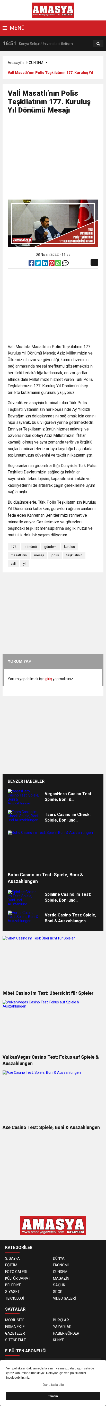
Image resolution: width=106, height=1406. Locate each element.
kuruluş (69, 547)
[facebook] (32, 264)
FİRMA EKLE (15, 1327)
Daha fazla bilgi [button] (54, 1385)
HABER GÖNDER (66, 1333)
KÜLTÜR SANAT (17, 1278)
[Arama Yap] (98, 44)
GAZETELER (15, 1333)
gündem (50, 547)
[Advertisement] (57, 159)
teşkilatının (74, 555)
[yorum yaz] (65, 264)
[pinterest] (52, 264)
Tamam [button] (53, 1396)
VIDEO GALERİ (64, 1298)
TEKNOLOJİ (14, 1298)
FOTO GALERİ (16, 1272)
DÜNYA (59, 1258)
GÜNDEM (36, 63)
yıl (24, 564)
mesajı (39, 555)
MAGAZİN (61, 1278)
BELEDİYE (13, 1285)
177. (14, 547)
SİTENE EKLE (15, 1340)
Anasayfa (16, 63)
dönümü (30, 547)
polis (55, 555)
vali (13, 564)
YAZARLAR (62, 1327)
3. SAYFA (12, 1258)
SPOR (58, 1292)
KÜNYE (58, 1340)
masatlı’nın (19, 555)
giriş (48, 679)
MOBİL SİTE (14, 1320)
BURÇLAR (61, 1320)
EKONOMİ (61, 1265)
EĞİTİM (11, 1265)
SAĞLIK (59, 1285)
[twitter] (38, 264)
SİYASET (12, 1292)
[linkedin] (45, 264)
